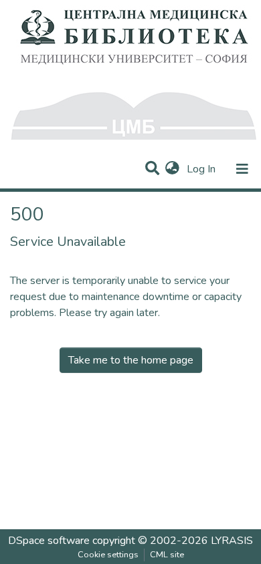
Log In (202, 169)
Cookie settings (108, 555)
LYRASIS (232, 540)
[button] (172, 169)
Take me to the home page (130, 360)
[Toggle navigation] (242, 169)
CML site (167, 555)
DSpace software (49, 540)
